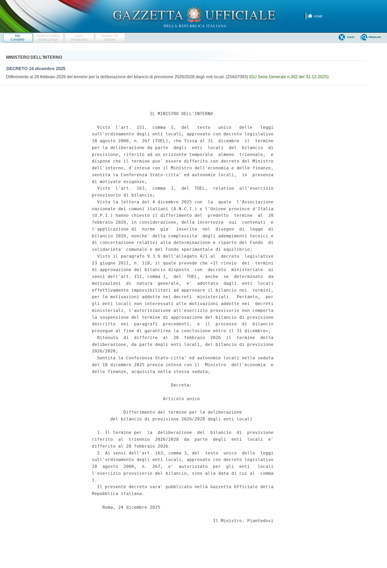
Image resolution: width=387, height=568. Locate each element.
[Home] (193, 16)
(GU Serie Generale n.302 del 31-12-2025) (289, 77)
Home (318, 16)
